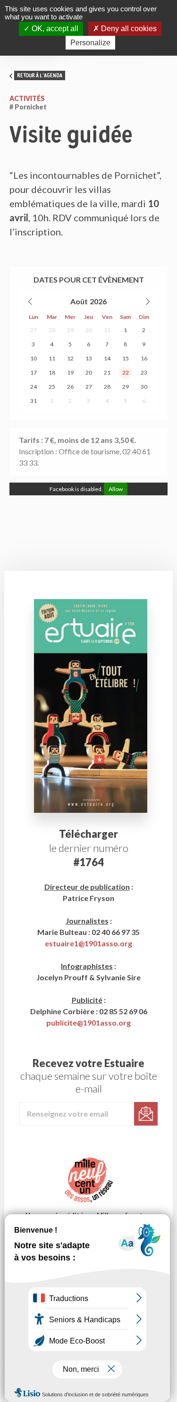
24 (33, 386)
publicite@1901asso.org (88, 1022)
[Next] (147, 301)
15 (125, 358)
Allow (116, 488)
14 (107, 358)
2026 (98, 301)
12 (70, 358)
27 (33, 330)
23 (144, 372)
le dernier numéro (88, 847)
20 (88, 372)
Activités (27, 98)
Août (79, 301)
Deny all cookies (128, 29)
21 (107, 372)
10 (33, 358)
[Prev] (30, 301)
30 (88, 330)
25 (52, 386)
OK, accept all (54, 29)
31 (107, 330)
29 (70, 330)
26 (70, 386)
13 (88, 358)
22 (125, 372)
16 (144, 358)
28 (52, 330)
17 (33, 372)
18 (52, 372)
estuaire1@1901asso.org (88, 943)
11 (52, 358)
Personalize (90, 43)
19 (70, 372)
